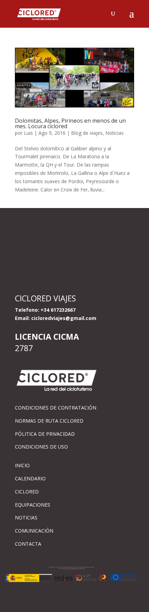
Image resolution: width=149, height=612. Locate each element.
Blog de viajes (87, 133)
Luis (28, 133)
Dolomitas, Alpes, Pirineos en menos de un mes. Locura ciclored (70, 123)
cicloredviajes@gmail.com (63, 318)
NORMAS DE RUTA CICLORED (49, 420)
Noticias (114, 133)
